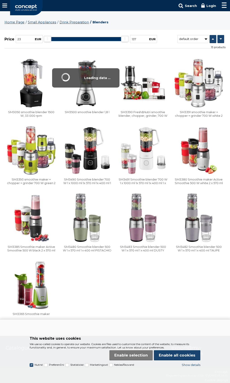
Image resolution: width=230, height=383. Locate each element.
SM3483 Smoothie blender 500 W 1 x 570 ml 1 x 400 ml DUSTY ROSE (143, 250)
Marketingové (99, 364)
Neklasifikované (124, 364)
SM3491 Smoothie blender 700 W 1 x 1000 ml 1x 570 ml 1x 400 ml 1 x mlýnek (143, 183)
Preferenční (56, 364)
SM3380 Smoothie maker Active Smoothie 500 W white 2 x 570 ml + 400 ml (199, 183)
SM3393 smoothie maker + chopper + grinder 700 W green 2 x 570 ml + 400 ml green (31, 183)
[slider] (47, 39)
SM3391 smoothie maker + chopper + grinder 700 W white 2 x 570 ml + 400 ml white (199, 115)
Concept (26, 7)
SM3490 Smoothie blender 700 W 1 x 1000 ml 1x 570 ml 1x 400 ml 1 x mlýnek (87, 183)
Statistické (77, 364)
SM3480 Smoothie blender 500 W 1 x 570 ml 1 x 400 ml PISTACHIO (87, 248)
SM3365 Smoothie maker (31, 314)
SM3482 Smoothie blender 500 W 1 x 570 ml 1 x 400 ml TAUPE (199, 248)
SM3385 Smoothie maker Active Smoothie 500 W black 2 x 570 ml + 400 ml (31, 250)
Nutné (39, 364)
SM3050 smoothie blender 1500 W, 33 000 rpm (31, 113)
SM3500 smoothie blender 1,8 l (87, 112)
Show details (191, 365)
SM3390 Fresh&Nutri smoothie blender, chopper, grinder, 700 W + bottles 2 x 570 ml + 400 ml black (142, 115)
